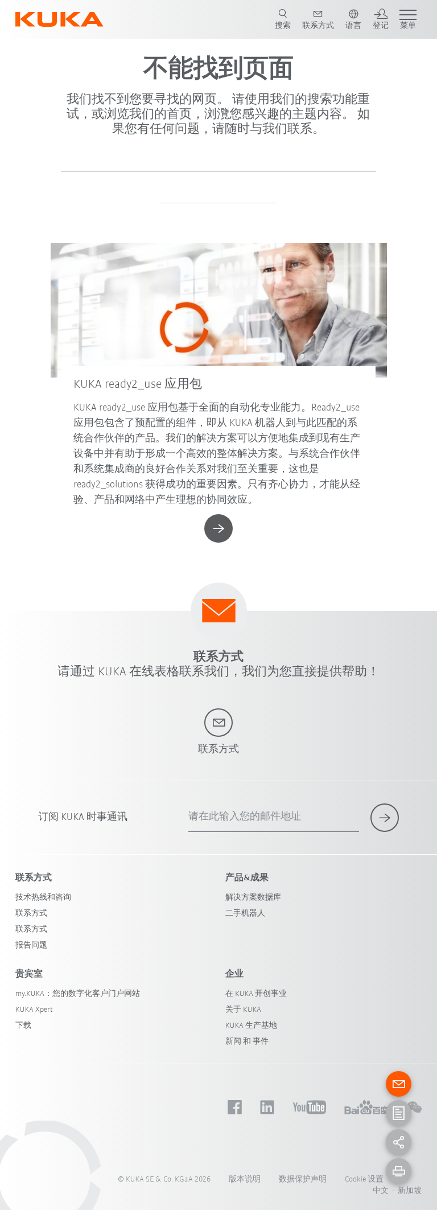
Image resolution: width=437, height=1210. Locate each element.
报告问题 (31, 945)
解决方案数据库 (253, 897)
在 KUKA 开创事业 (256, 994)
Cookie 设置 (364, 1179)
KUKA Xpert (34, 1010)
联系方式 (31, 913)
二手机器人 (245, 913)
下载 (23, 1026)
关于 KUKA (243, 1010)
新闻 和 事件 (247, 1041)
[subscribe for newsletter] (384, 817)
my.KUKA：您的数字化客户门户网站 (77, 994)
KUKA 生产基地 (251, 1026)
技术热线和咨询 (43, 897)
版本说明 (245, 1179)
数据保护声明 (303, 1179)
